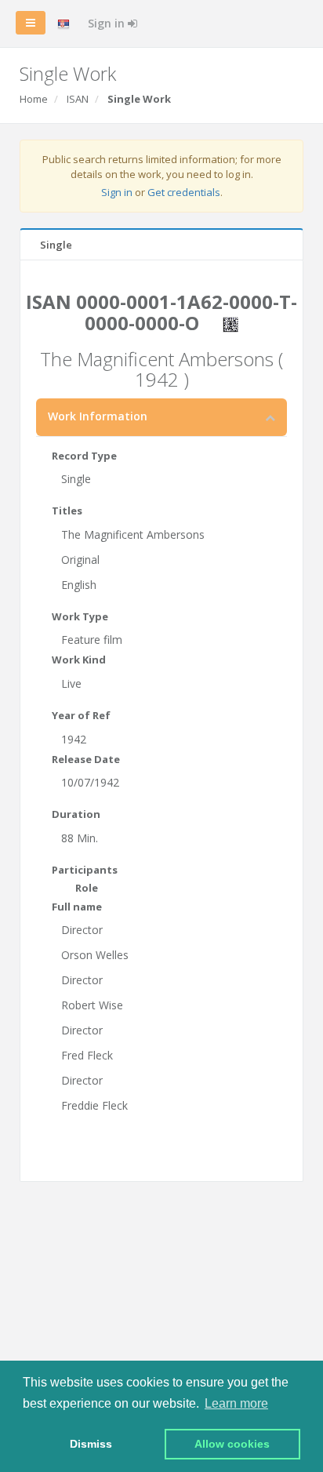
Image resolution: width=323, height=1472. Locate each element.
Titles (67, 510)
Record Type (84, 456)
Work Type (80, 616)
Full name (77, 907)
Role (86, 888)
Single (56, 245)
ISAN (78, 99)
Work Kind (79, 659)
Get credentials (183, 192)
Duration (76, 814)
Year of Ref (81, 715)
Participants (85, 870)
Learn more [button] (236, 1403)
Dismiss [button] (91, 1443)
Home (34, 99)
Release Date (86, 759)
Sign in (108, 23)
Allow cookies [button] (232, 1443)
